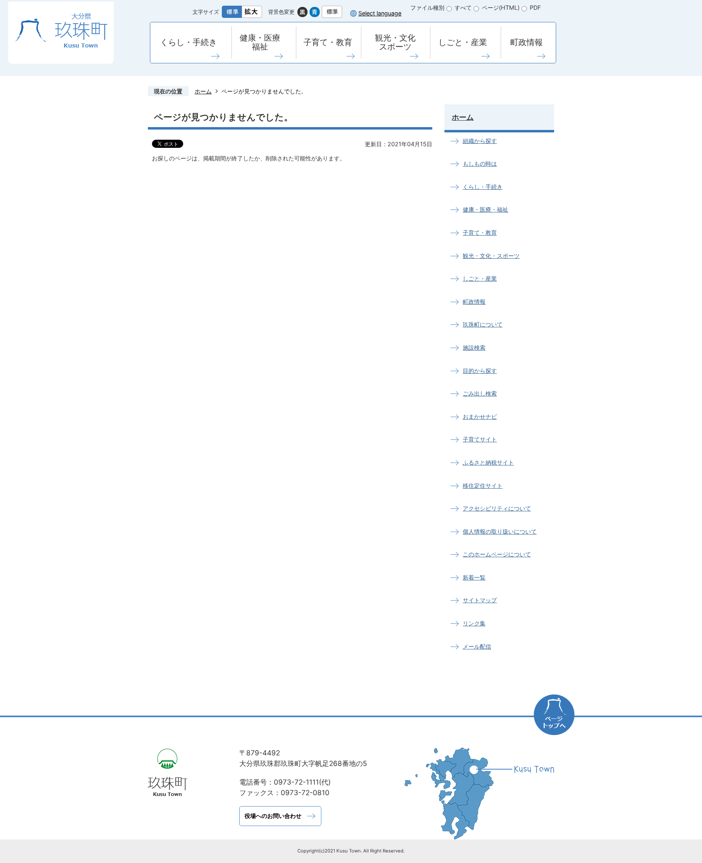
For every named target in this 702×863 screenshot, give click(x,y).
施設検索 (474, 347)
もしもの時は (480, 163)
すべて (463, 7)
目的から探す (480, 370)
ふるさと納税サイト (488, 462)
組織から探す (480, 140)
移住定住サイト (483, 485)
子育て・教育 (327, 42)
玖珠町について (483, 324)
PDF (535, 7)
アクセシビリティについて (497, 508)
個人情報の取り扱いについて (500, 531)
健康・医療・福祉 (485, 209)
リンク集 (474, 623)
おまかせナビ (480, 416)
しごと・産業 (462, 42)
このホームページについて (497, 554)
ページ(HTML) (501, 7)
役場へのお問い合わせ (273, 815)
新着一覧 (474, 577)
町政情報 (526, 42)
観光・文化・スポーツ (491, 255)
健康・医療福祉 (260, 42)
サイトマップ (480, 600)
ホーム (203, 91)
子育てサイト (480, 439)
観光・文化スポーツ (395, 42)
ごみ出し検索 (480, 393)
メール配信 (477, 646)
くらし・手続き (188, 42)
